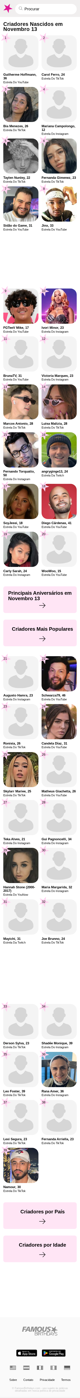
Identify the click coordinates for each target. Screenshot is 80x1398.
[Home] (40, 1331)
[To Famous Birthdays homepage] (7, 8)
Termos (66, 1380)
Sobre (13, 1380)
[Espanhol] (26, 1368)
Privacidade (47, 1380)
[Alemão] (67, 1368)
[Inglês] (13, 1368)
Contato (28, 1380)
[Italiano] (53, 1368)
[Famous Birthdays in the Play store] (53, 1353)
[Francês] (40, 1368)
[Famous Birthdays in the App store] (27, 1353)
